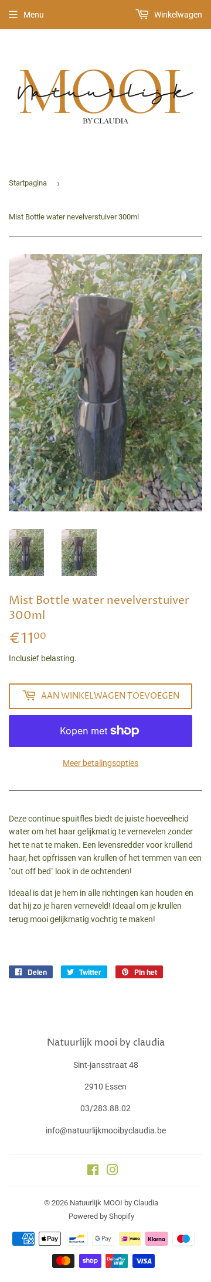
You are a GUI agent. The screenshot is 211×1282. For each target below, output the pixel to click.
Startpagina (28, 182)
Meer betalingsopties (100, 763)
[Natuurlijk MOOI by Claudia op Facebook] (93, 1171)
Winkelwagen (177, 14)
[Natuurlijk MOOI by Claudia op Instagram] (112, 1171)
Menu (33, 14)
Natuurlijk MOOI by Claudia (114, 1202)
